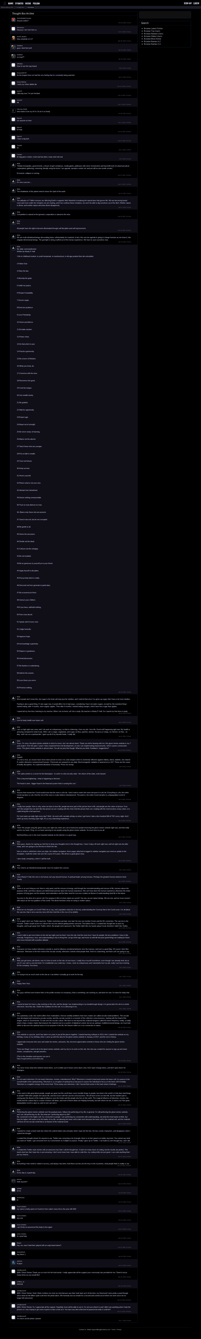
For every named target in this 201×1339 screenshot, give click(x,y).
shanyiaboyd (21, 1252)
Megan (19, 1243)
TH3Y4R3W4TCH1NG (24, 18)
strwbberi (20, 46)
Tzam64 (19, 145)
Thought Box (20, 7)
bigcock (19, 118)
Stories (19, 3)
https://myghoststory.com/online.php (30, 1059)
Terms (113, 1330)
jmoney (19, 1179)
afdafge (19, 1188)
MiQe (18, 163)
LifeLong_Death (22, 109)
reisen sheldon (21, 1207)
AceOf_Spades (21, 36)
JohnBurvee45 (21, 1270)
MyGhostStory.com (7, 7)
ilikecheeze (20, 27)
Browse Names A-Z (152, 41)
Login (196, 3)
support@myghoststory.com (100, 1330)
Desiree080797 (22, 73)
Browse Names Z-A (152, 44)
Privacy (119, 1330)
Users (28, 3)
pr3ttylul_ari (20, 1282)
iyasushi (19, 91)
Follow (36, 3)
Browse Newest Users (153, 33)
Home (10, 3)
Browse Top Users (152, 31)
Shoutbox (31, 7)
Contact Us (82, 1330)
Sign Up (188, 3)
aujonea (19, 1261)
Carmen (19, 154)
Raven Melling (21, 82)
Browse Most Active (152, 38)
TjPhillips (20, 64)
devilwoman (21, 1197)
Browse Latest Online (153, 28)
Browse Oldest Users (153, 36)
